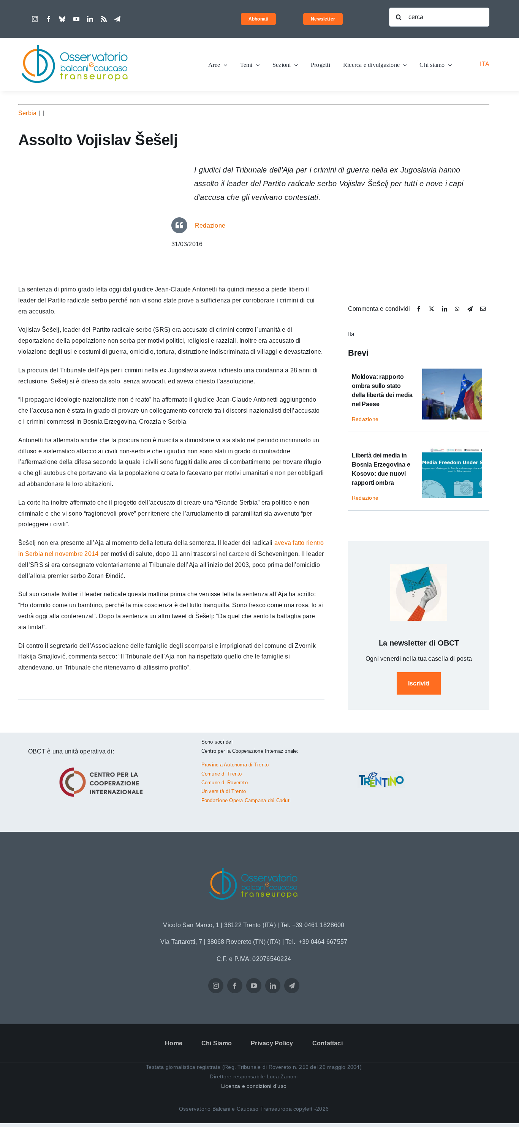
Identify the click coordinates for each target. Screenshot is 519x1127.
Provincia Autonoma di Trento (235, 765)
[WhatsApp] (457, 309)
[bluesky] (62, 19)
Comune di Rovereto (224, 782)
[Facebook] (418, 309)
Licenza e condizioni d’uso (253, 1086)
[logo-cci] (102, 766)
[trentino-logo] (381, 773)
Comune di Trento (221, 774)
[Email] (482, 309)
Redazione (210, 225)
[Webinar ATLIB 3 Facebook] (452, 450)
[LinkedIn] (444, 309)
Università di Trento (223, 791)
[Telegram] (470, 309)
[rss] (104, 19)
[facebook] (49, 19)
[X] (431, 309)
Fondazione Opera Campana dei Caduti (246, 800)
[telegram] (117, 19)
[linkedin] (90, 19)
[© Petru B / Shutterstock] (452, 371)
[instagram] (35, 19)
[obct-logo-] (75, 41)
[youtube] (76, 19)
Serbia (27, 113)
